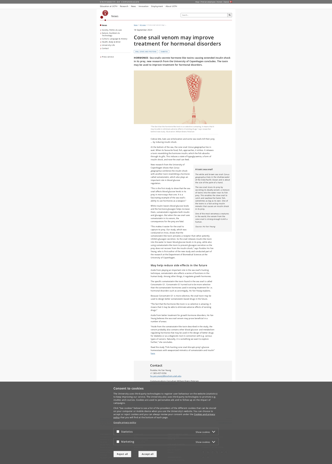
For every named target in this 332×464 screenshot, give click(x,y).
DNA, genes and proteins (146, 52)
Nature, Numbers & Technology (111, 34)
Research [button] (124, 6)
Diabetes (164, 52)
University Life (108, 45)
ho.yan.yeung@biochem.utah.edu (165, 376)
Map (197, 2)
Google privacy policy (124, 422)
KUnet (219, 2)
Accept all (147, 454)
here (153, 353)
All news (143, 25)
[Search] (229, 15)
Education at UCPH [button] (108, 6)
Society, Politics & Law (112, 30)
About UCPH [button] (171, 6)
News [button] (133, 6)
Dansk (226, 2)
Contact (105, 48)
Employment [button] (157, 6)
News (104, 25)
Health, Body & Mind (111, 42)
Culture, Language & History (114, 38)
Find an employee (208, 2)
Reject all (122, 454)
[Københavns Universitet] (104, 15)
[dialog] (166, 423)
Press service (108, 57)
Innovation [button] (144, 6)
